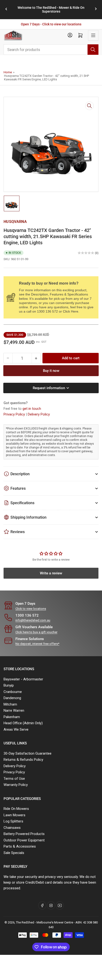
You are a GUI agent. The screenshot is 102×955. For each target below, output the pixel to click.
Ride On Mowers (16, 809)
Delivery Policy (39, 414)
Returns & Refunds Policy (23, 759)
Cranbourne (13, 692)
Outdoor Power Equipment (24, 840)
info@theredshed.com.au (32, 620)
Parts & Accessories (20, 846)
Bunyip (9, 685)
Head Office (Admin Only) (23, 723)
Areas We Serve (16, 729)
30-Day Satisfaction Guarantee (27, 753)
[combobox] (51, 49)
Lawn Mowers (14, 815)
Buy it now (51, 371)
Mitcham (10, 704)
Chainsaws (12, 828)
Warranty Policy (16, 785)
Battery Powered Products (24, 834)
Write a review (51, 573)
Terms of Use (14, 778)
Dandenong (12, 698)
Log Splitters (13, 821)
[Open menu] (93, 35)
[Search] (93, 50)
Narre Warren (14, 710)
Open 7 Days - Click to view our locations (51, 24)
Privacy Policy (15, 414)
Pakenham (12, 717)
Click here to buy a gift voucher (36, 632)
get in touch (32, 408)
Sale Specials (14, 853)
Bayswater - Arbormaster (23, 679)
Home (8, 72)
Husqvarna (15, 221)
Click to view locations (30, 608)
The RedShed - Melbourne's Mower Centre (44, 922)
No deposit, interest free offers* (37, 644)
